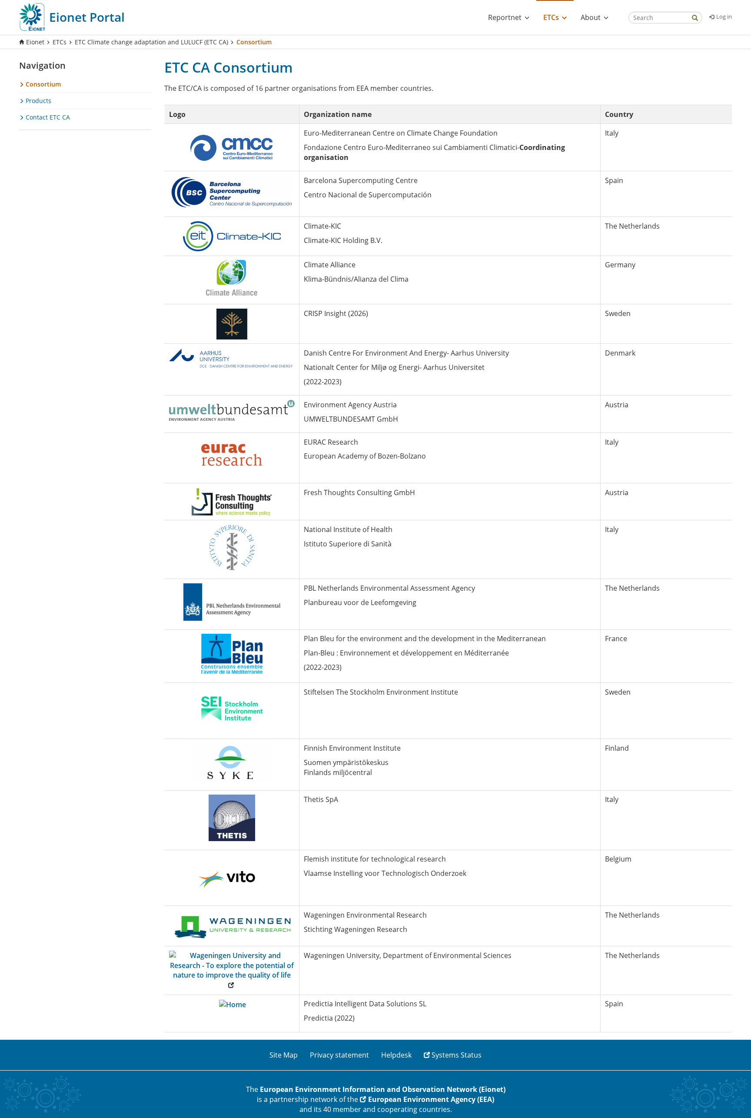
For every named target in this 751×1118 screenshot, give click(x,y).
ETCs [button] (551, 17)
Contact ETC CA (47, 117)
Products (37, 100)
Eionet (35, 42)
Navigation (42, 65)
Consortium (42, 84)
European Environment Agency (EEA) (431, 1099)
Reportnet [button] (505, 17)
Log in (724, 16)
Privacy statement (339, 1055)
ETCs (59, 42)
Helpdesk (396, 1055)
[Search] (695, 18)
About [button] (591, 17)
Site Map (283, 1055)
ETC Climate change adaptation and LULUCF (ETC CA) (151, 42)
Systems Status (457, 1055)
